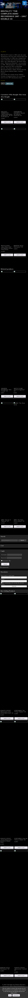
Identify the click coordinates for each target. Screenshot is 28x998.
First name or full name (7, 575)
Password (3, 557)
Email (2, 579)
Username (4, 554)
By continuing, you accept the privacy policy (12, 583)
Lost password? (4, 567)
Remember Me (6, 560)
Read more (16, 995)
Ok (10, 995)
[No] (26, 992)
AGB (11, 986)
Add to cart (9, 83)
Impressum (6, 986)
